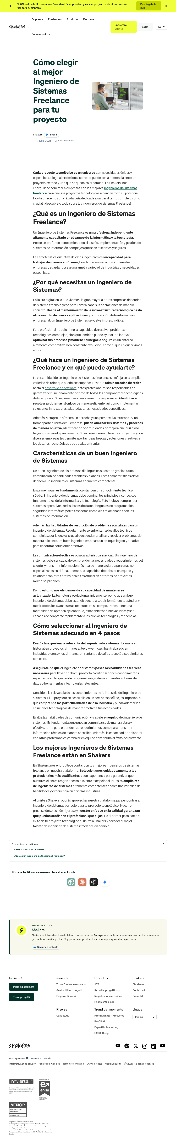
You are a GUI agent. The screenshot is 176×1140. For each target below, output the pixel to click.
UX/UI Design (102, 1033)
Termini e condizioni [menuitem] (74, 1063)
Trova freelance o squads (70, 984)
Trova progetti (21, 997)
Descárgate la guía (148, 6)
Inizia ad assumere (23, 986)
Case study (62, 1015)
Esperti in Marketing (106, 1027)
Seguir (53, 134)
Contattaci (139, 990)
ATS (96, 984)
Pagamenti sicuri (66, 996)
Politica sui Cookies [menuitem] (49, 1063)
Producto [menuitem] (72, 19)
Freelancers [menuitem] (55, 19)
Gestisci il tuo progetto (69, 990)
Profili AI (99, 1021)
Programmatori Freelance (109, 1015)
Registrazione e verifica (108, 996)
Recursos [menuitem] (88, 19)
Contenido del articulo (25, 844)
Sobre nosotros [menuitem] (41, 34)
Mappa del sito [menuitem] (113, 1063)
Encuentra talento (121, 26)
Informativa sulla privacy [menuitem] (22, 1063)
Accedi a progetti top (106, 990)
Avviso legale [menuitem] (94, 1063)
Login (145, 26)
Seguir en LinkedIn (47, 946)
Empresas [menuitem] (37, 19)
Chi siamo (138, 984)
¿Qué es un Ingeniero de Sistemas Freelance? (39, 855)
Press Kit (138, 996)
